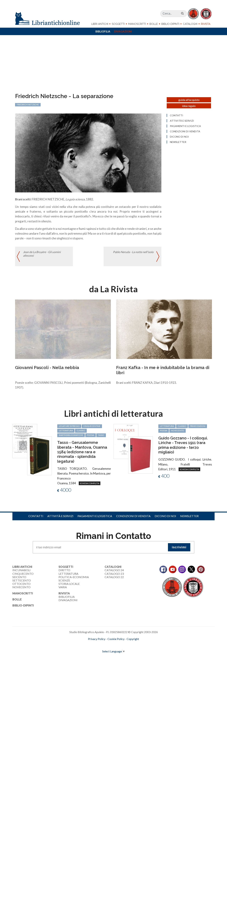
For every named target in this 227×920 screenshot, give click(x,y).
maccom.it (102, 644)
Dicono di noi (179, 136)
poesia (90, 435)
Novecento (177, 430)
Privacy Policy (96, 639)
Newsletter (178, 142)
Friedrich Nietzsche (28, 104)
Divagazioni (123, 31)
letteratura (66, 430)
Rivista (205, 24)
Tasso (101, 435)
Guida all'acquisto (189, 99)
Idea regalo (189, 105)
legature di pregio (69, 426)
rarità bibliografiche (71, 435)
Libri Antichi (99, 24)
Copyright (133, 639)
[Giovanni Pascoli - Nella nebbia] (63, 329)
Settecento (21, 580)
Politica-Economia (74, 577)
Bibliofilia (102, 31)
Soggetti (118, 24)
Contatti (176, 115)
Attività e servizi (182, 120)
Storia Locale (69, 583)
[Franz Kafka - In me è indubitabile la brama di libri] (164, 329)
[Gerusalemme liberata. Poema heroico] (24, 440)
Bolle (154, 24)
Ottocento (21, 583)
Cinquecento (23, 573)
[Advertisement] (113, 66)
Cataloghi (190, 24)
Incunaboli (21, 570)
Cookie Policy (115, 639)
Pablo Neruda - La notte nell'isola (133, 252)
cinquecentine (91, 426)
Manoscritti (137, 24)
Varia (63, 587)
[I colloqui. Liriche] (126, 441)
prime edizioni (197, 426)
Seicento (19, 577)
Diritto (64, 570)
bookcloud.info (120, 644)
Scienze (64, 580)
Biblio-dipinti (170, 24)
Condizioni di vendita (185, 131)
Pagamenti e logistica (185, 126)
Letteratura (68, 573)
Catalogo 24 (114, 570)
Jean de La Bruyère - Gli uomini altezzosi (42, 253)
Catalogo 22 (114, 577)
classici (81, 430)
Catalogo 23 (114, 573)
